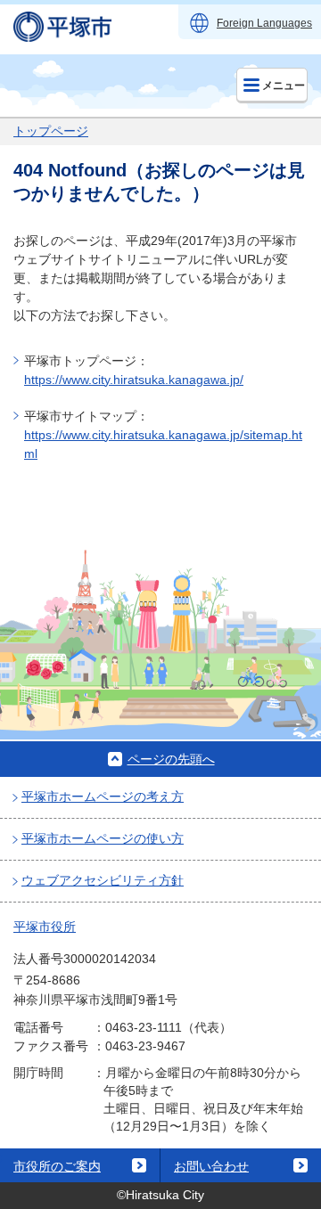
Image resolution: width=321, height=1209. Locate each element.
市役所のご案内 (57, 1166)
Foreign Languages (264, 23)
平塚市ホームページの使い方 (102, 838)
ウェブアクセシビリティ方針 (102, 880)
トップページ (50, 131)
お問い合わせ (211, 1166)
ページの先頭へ (171, 759)
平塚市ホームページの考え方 (102, 796)
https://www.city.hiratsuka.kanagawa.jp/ (133, 379)
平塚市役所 (44, 926)
